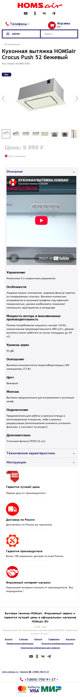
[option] (40, 98)
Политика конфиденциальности (57, 643)
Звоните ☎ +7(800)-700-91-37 (34, 671)
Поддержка (54, 639)
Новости (38, 639)
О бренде (23, 639)
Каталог (9, 639)
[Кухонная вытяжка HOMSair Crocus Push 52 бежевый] (40, 98)
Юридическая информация (20, 643)
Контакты (70, 639)
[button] (3, 98)
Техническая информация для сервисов (40, 648)
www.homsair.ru (10, 671)
